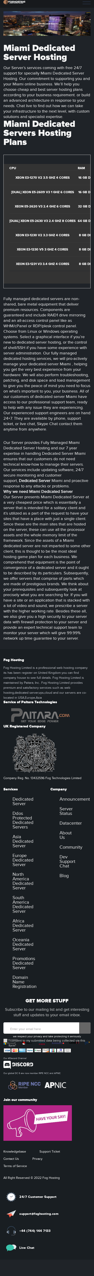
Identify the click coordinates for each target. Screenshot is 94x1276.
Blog (64, 876)
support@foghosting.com (38, 1214)
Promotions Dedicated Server (24, 963)
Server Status (66, 811)
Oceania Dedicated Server (23, 944)
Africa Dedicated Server (23, 925)
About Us (66, 835)
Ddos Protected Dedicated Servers (23, 820)
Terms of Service (15, 1166)
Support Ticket (49, 1151)
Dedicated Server (23, 802)
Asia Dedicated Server (23, 841)
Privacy (37, 1159)
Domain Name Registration (25, 982)
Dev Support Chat (67, 861)
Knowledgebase (14, 1151)
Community (71, 847)
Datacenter (71, 823)
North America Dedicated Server (23, 881)
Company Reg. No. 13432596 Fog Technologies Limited (42, 778)
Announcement (75, 799)
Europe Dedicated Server (23, 860)
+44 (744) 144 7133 (34, 1231)
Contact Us (11, 1159)
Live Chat (26, 1248)
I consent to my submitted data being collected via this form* (47, 1043)
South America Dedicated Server (23, 904)
